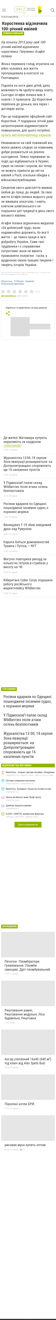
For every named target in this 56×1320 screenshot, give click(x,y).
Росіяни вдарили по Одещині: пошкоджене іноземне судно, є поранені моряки (25, 508)
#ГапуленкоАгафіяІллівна (12, 284)
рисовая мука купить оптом (25, 1145)
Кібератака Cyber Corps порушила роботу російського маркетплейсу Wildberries (28, 584)
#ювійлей (29, 281)
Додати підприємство (28, 824)
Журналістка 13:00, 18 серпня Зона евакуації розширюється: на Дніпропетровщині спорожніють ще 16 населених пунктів (27, 464)
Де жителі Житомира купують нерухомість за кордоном (25, 440)
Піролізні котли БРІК (19, 1104)
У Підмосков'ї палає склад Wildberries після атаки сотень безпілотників (25, 487)
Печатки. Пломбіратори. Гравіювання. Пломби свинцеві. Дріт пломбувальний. (28, 965)
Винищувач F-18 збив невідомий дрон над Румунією (27, 527)
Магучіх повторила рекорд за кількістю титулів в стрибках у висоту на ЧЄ (25, 563)
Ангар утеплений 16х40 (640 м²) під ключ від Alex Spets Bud (28, 1061)
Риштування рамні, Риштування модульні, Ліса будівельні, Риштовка (25, 1014)
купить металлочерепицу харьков (26, 135)
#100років (19, 281)
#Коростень (6, 281)
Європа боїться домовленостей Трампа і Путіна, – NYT (26, 544)
